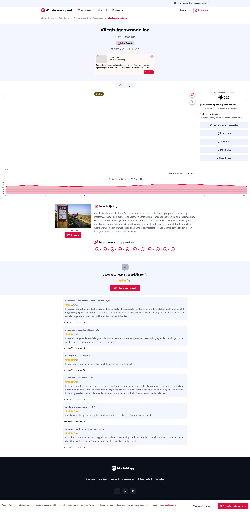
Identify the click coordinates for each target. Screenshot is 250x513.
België (51, 18)
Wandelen (86, 10)
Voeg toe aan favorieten (226, 125)
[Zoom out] (5, 97)
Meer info (148, 72)
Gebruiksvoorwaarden (122, 479)
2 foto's (75, 235)
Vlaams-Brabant (81, 18)
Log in (104, 10)
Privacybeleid (145, 479)
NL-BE (185, 10)
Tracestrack (192, 173)
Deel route (225, 141)
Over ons (90, 479)
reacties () (80, 322)
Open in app (225, 158)
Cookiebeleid (170, 504)
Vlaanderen (64, 18)
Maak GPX (225, 149)
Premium (203, 10)
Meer (117, 10)
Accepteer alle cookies (234, 506)
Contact (103, 479)
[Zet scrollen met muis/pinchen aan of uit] (192, 101)
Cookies (160, 479)
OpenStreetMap (174, 173)
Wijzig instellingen (202, 506)
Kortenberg (98, 18)
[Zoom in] (5, 93)
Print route (226, 133)
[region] (99, 132)
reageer (67, 322)
